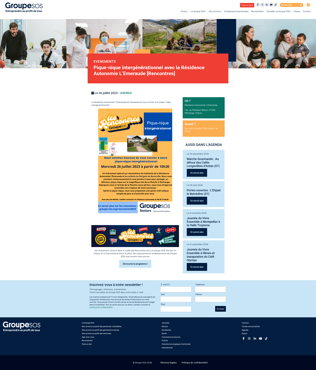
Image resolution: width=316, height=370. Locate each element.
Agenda (245, 330)
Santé (164, 333)
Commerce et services (171, 337)
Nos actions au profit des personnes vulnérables (101, 326)
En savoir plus (196, 173)
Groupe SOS (140, 362)
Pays (163, 304)
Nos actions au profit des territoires (96, 333)
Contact (307, 11)
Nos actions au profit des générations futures (100, 330)
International (167, 348)
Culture (165, 340)
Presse (297, 11)
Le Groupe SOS (198, 11)
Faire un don (247, 5)
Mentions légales (168, 362)
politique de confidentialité (100, 307)
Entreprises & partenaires (236, 11)
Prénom (199, 294)
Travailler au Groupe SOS (278, 11)
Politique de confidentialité (195, 362)
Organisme (200, 284)
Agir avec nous (88, 337)
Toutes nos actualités (251, 326)
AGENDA (126, 93)
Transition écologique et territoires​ (176, 344)
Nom (163, 294)
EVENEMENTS (105, 61)
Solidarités (166, 330)
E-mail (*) (165, 284)
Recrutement (257, 11)
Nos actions (214, 11)
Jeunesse (165, 323)
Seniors (165, 326)
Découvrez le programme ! (135, 264)
